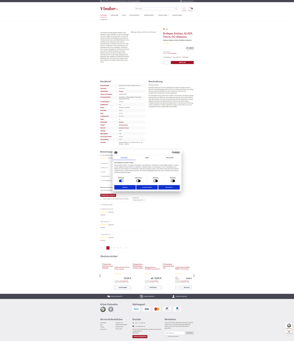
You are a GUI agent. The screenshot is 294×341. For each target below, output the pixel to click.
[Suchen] (176, 8)
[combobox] (154, 8)
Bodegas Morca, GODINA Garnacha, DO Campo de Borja (153, 268)
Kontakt (102, 327)
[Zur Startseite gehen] (109, 8)
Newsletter (103, 322)
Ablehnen (125, 187)
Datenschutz (118, 329)
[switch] (138, 181)
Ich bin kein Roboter (173, 336)
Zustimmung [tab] (124, 157)
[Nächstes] (194, 275)
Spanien (121, 91)
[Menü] (291, 324)
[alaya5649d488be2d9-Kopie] (147, 47)
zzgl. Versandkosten (172, 53)
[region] (147, 47)
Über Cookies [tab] (170, 157)
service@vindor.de (140, 326)
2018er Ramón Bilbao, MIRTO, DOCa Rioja (182, 268)
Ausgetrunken (123, 287)
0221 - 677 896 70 (136, 1)
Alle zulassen (169, 187)
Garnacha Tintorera (124, 128)
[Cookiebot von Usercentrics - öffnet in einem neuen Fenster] (173, 153)
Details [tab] (147, 157)
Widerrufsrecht (119, 326)
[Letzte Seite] (126, 248)
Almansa (121, 122)
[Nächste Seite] (123, 248)
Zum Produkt (153, 287)
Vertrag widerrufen (139, 336)
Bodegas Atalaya (123, 125)
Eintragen (189, 333)
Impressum (103, 329)
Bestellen (182, 62)
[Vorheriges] (100, 275)
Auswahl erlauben (147, 187)
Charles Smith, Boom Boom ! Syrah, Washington (122, 268)
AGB (101, 325)
